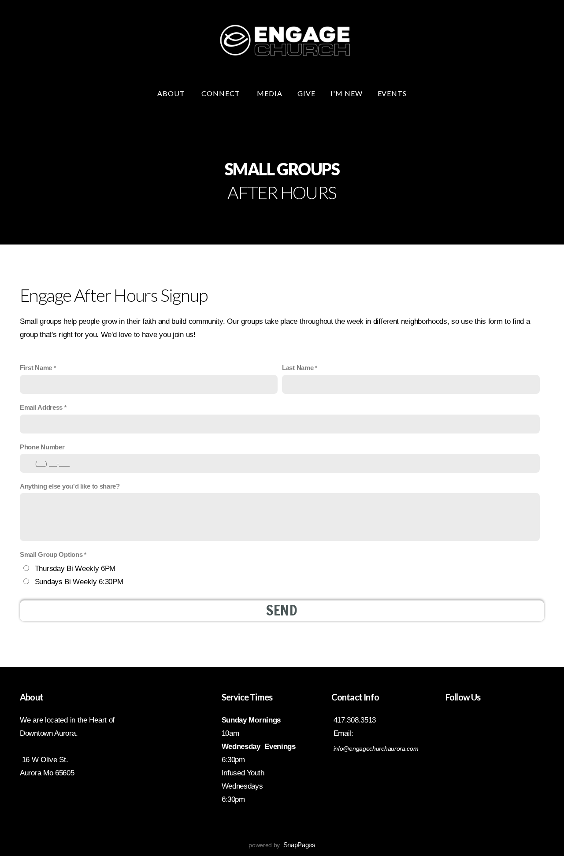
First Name (36, 367)
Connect (221, 93)
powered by (282, 845)
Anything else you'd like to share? (70, 486)
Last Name (297, 367)
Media (269, 93)
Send (282, 610)
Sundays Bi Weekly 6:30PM (79, 581)
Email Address (41, 407)
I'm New (346, 93)
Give (306, 93)
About (172, 93)
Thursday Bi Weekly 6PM (75, 568)
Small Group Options (51, 554)
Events (392, 93)
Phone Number (42, 447)
